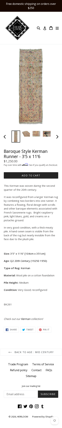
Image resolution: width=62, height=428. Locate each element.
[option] (16, 136)
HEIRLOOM (22, 416)
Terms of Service (43, 364)
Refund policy (18, 370)
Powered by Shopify (42, 416)
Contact (37, 370)
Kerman (25, 268)
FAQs (49, 370)
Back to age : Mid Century (34, 352)
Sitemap (31, 376)
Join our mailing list (31, 386)
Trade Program (18, 364)
